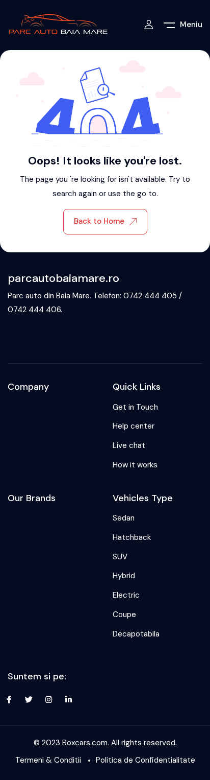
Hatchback (132, 537)
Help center (133, 426)
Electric (126, 595)
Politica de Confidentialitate (145, 760)
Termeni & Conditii (48, 760)
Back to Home (99, 221)
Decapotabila (136, 634)
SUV (120, 557)
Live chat (129, 445)
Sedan (124, 518)
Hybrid (124, 576)
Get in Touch (135, 407)
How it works (135, 465)
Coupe (124, 614)
